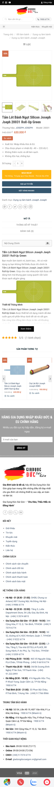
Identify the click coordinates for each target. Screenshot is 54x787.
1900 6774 (11, 685)
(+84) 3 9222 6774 (16, 639)
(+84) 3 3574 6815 (20, 616)
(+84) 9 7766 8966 (39, 693)
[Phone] (20, 782)
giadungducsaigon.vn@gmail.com (29, 759)
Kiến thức (35, 27)
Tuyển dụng (11, 541)
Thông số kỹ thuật (27, 225)
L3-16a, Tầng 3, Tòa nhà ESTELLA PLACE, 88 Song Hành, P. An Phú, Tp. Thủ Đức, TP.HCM (28, 647)
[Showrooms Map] (7, 782)
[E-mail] (6, 2)
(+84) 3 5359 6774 (15, 654)
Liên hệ (9, 550)
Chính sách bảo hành (16, 572)
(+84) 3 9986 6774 (15, 604)
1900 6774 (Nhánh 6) (31, 713)
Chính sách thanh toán (17, 577)
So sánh (7, 138)
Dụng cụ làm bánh (42, 34)
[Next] (47, 75)
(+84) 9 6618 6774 (40, 662)
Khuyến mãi (47, 27)
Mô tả (27, 218)
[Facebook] (3, 2)
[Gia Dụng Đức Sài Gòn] (27, 10)
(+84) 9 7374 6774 (21, 755)
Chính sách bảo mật (15, 581)
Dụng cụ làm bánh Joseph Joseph (28, 38)
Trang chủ (8, 34)
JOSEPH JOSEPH (24, 127)
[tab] (27, 219)
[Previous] (6, 75)
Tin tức (9, 532)
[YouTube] (10, 2)
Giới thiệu (10, 528)
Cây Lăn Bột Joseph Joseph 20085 (37, 384)
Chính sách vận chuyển (17, 563)
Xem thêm (26, 329)
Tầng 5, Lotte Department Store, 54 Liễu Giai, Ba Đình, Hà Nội (27, 613)
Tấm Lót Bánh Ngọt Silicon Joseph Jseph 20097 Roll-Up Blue (12, 386)
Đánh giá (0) (27, 231)
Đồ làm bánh (23, 34)
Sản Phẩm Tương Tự (27, 349)
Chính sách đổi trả (15, 568)
